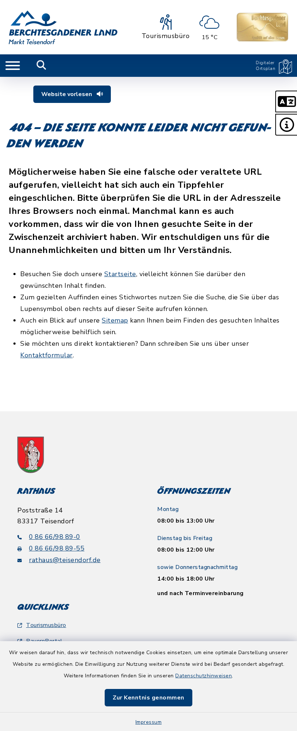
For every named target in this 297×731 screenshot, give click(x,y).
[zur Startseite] (63, 27)
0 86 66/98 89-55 (56, 548)
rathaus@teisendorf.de (65, 560)
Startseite (120, 274)
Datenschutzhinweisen (203, 675)
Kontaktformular (46, 355)
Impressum (148, 722)
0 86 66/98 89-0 (54, 536)
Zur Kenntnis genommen (148, 698)
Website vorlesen (67, 94)
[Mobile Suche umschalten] (41, 65)
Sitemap (115, 320)
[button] (286, 101)
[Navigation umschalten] (12, 65)
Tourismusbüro (46, 625)
